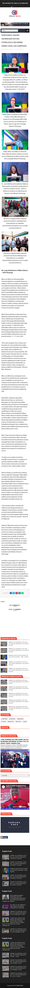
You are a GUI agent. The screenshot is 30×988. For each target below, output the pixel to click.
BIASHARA (4, 718)
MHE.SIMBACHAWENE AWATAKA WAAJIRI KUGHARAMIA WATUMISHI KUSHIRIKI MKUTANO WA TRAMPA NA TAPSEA (14, 898)
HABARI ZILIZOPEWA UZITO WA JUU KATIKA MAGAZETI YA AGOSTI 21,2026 (18, 708)
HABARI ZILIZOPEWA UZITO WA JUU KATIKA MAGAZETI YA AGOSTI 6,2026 (18, 682)
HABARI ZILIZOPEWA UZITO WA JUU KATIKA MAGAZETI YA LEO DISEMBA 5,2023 (18, 930)
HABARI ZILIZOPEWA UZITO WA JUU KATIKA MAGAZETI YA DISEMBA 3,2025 (18, 968)
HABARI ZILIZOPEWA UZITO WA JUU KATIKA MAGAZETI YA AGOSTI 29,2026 (18, 663)
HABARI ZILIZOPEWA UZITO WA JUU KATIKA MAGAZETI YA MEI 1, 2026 (18, 955)
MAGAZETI (11, 721)
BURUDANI (12, 718)
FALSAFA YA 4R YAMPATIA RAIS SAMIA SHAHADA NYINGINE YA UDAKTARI (18, 906)
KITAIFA (3, 721)
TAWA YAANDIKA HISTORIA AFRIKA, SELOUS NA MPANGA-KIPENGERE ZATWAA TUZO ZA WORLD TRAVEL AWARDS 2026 (15, 741)
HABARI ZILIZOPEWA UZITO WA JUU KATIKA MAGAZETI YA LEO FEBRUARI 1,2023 (18, 913)
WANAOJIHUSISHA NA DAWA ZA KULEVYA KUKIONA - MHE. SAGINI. (19, 870)
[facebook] (11, 7)
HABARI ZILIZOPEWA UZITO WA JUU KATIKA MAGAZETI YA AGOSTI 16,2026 (18, 695)
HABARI (21, 49)
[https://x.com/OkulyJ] (15, 5)
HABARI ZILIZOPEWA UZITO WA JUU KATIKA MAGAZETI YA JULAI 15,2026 (18, 975)
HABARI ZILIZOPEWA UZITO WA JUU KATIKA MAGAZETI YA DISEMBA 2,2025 (18, 961)
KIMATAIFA (20, 718)
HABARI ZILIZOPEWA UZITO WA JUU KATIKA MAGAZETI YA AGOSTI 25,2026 (18, 650)
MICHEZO (18, 721)
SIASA (25, 721)
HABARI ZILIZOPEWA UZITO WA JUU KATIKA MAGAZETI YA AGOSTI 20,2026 (18, 688)
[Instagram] (18, 5)
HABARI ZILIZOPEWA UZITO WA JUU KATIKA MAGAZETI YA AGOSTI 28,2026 (18, 670)
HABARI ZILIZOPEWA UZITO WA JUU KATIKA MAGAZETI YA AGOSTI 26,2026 (18, 644)
